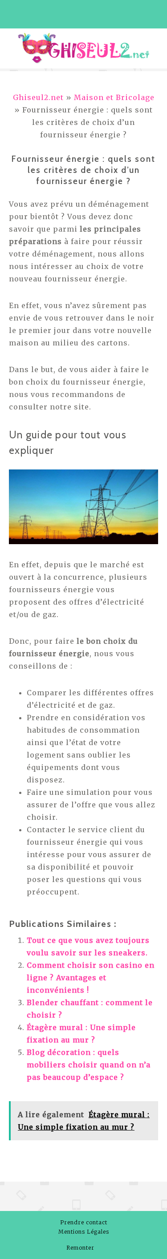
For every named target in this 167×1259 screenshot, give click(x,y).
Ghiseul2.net (38, 97)
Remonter (81, 1247)
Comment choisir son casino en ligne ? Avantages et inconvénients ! (91, 977)
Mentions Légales (83, 1231)
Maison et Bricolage (114, 97)
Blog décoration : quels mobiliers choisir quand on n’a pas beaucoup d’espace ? (89, 1065)
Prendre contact (83, 1222)
